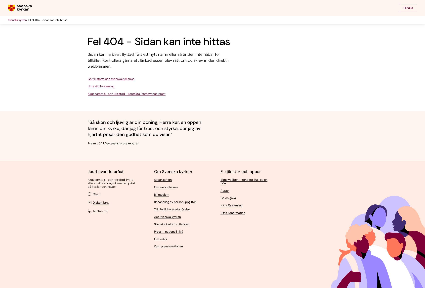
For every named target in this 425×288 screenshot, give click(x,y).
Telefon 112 (100, 211)
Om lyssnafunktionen (168, 246)
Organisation (163, 180)
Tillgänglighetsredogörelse (172, 209)
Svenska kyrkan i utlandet (171, 224)
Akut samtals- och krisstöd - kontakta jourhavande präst (127, 94)
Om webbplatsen (166, 187)
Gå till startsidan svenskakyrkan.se (111, 79)
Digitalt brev (101, 203)
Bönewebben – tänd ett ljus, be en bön (243, 181)
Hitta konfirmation (232, 213)
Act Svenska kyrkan (167, 217)
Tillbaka (408, 8)
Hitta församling (231, 205)
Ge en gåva (228, 198)
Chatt (97, 194)
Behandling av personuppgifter (175, 202)
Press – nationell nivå (168, 231)
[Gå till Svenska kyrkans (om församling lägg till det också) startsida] (20, 8)
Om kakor (160, 239)
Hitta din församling (101, 86)
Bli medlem (161, 194)
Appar (224, 190)
